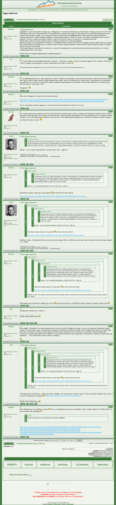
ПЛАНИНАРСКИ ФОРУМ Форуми (27, 19)
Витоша (42, 19)
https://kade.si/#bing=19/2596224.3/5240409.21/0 (63, 396)
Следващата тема (108, 20)
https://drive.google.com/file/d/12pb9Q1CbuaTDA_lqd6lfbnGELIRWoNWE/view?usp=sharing (53, 196)
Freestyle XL (50, 504)
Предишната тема (108, 19)
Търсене (43, 10)
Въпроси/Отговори (53, 10)
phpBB (54, 502)
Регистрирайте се (33, 10)
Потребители (64, 10)
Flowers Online (57, 504)
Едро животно (10, 13)
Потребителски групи (77, 10)
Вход (86, 10)
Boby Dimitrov (70, 504)
